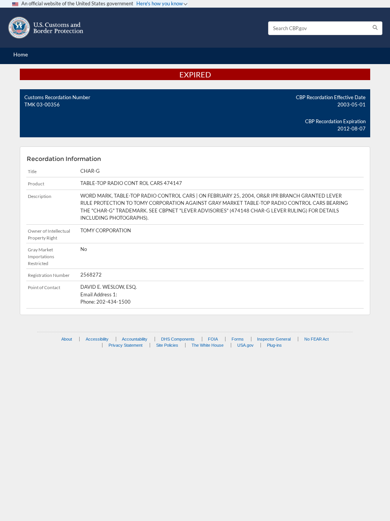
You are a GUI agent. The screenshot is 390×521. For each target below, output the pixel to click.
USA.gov (245, 345)
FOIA (213, 339)
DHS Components (178, 339)
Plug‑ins (274, 345)
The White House (208, 345)
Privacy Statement (125, 345)
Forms (238, 339)
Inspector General (274, 339)
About (66, 339)
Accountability (134, 339)
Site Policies (167, 345)
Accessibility (97, 339)
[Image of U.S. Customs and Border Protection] (46, 27)
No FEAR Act (316, 339)
